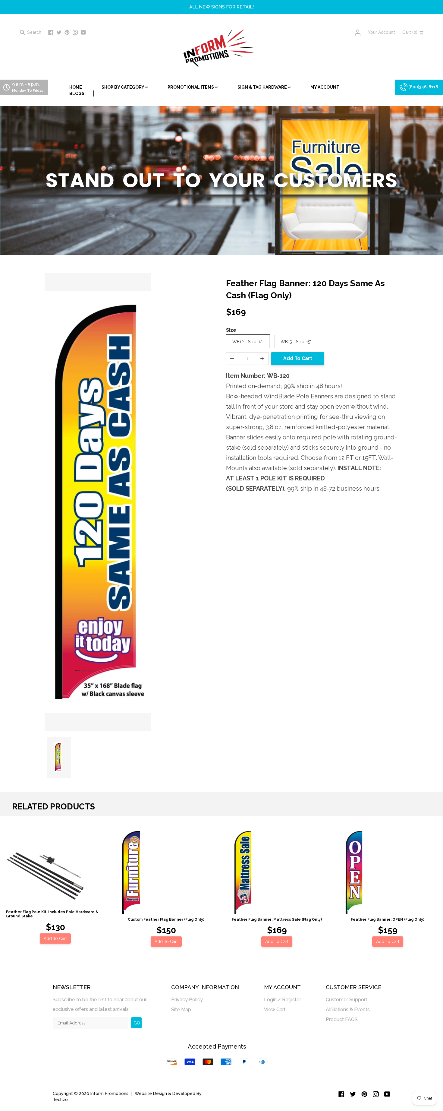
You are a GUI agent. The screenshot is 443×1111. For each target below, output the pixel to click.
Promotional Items (191, 87)
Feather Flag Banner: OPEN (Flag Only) (387, 919)
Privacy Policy (187, 999)
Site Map (181, 1009)
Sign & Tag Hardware (262, 87)
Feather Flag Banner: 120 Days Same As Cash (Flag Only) (305, 289)
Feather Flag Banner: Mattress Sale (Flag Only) (277, 919)
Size (231, 330)
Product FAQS (342, 1019)
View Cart (275, 1009)
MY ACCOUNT (324, 87)
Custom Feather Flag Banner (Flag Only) (166, 919)
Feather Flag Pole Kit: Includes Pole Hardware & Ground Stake (52, 914)
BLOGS (76, 93)
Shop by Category (123, 87)
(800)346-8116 (422, 86)
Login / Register (282, 999)
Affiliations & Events (348, 1009)
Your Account (381, 32)
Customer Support (346, 999)
